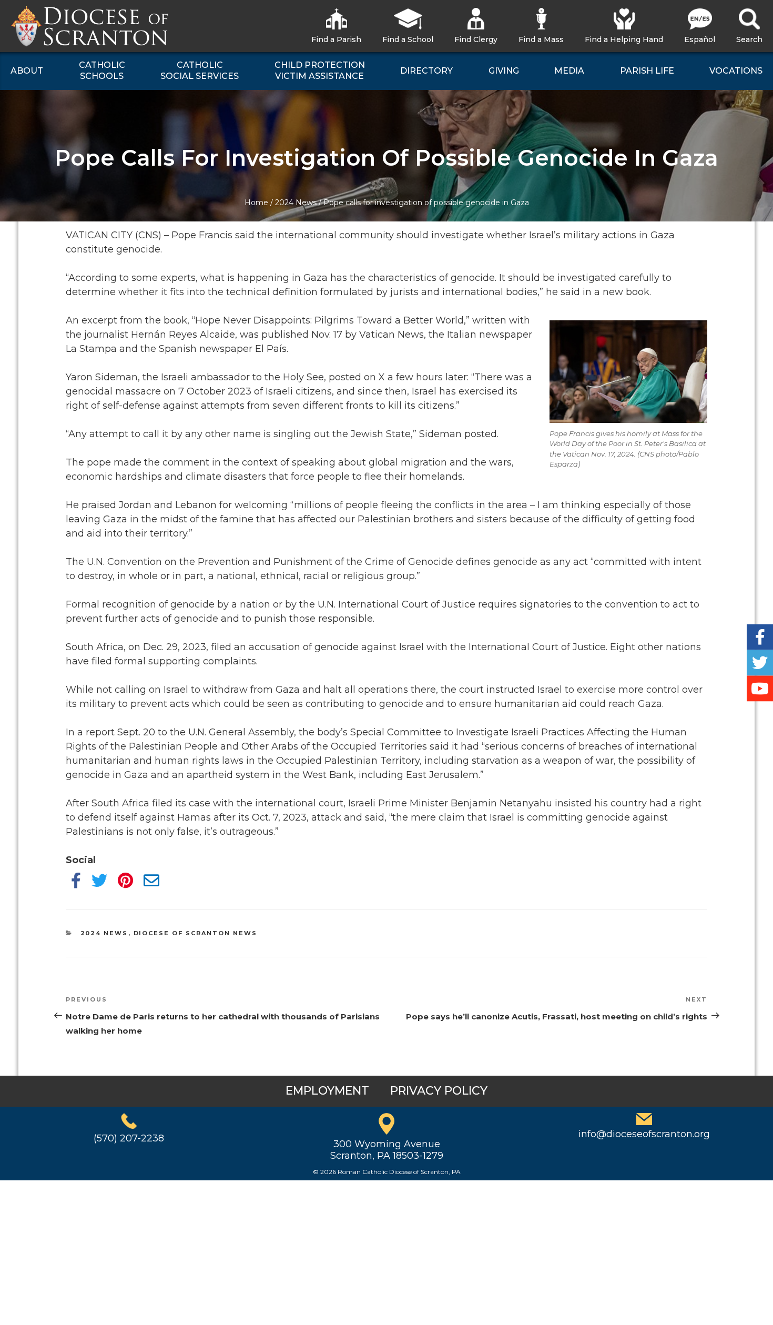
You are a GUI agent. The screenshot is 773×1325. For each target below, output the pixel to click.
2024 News (296, 202)
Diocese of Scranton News (196, 933)
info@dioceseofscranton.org (644, 1134)
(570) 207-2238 (129, 1138)
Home (256, 202)
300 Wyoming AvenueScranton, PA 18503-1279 (386, 1149)
